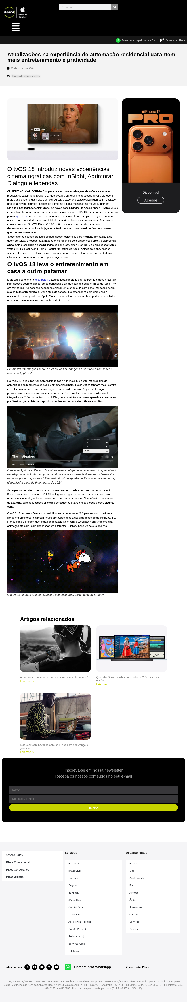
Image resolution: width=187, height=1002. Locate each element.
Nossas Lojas (14, 854)
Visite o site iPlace (137, 967)
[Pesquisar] (114, 7)
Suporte (134, 929)
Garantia (73, 878)
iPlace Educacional (17, 862)
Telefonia (73, 950)
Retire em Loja (76, 936)
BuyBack (73, 892)
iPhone (133, 863)
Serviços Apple (76, 943)
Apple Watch (136, 878)
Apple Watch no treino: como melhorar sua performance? (54, 677)
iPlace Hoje (74, 899)
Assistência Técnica (79, 921)
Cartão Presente (77, 929)
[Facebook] (34, 967)
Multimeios (74, 914)
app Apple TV (42, 279)
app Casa (21, 216)
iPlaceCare (74, 863)
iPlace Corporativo (17, 869)
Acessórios (135, 907)
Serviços (134, 921)
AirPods (133, 892)
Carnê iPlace (75, 907)
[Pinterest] (56, 967)
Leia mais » (27, 681)
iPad (132, 885)
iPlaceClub (74, 870)
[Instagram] (27, 967)
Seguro (72, 885)
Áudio (132, 899)
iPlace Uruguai (14, 876)
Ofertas (133, 914)
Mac (131, 870)
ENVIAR (93, 807)
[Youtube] (42, 967)
